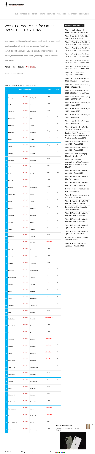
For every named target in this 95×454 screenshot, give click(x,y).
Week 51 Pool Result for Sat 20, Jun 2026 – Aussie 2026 (77, 143)
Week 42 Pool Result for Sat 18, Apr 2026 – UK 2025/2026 (77, 232)
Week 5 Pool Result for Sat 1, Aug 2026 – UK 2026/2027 (77, 98)
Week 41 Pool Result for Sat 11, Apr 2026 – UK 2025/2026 (77, 245)
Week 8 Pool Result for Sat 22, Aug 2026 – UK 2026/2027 (76, 37)
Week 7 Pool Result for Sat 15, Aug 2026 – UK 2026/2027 (76, 73)
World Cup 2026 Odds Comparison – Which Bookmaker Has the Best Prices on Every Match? (77, 163)
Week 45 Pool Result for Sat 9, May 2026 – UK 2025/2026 (76, 214)
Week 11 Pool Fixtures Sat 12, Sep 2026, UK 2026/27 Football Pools (77, 49)
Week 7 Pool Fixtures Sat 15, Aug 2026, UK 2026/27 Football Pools (77, 80)
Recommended (84, 14)
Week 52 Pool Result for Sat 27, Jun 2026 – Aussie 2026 (77, 128)
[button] (87, 5)
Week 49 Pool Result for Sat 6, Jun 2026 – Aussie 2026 (76, 172)
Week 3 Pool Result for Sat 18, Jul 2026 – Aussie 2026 (77, 110)
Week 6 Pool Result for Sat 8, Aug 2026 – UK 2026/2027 (77, 86)
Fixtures (42, 14)
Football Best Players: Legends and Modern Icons (76, 238)
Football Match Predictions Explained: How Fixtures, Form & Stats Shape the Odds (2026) (77, 135)
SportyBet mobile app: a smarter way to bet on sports (77, 196)
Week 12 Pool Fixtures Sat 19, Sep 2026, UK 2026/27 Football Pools (77, 43)
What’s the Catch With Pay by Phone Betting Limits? (76, 155)
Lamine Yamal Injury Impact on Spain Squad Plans (76, 208)
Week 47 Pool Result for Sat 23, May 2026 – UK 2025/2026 (77, 184)
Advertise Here (25, 14)
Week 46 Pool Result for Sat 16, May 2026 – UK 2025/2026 (77, 202)
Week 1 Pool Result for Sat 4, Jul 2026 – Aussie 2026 (77, 122)
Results (34, 14)
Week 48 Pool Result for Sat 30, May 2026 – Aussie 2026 (77, 178)
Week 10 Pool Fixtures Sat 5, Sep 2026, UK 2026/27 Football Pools (77, 55)
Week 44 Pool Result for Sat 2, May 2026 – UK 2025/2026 (76, 220)
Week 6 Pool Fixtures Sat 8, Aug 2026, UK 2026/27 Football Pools (77, 92)
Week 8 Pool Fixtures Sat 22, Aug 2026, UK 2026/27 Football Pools (77, 67)
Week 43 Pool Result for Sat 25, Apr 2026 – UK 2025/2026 (77, 226)
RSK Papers (51, 14)
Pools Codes (61, 14)
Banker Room (72, 14)
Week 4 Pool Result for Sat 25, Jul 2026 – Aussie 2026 (77, 104)
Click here (30, 67)
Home (16, 14)
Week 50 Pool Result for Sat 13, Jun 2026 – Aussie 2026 (77, 149)
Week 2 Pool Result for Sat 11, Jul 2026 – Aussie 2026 (77, 116)
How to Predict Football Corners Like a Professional (77, 190)
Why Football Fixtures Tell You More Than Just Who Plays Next (77, 31)
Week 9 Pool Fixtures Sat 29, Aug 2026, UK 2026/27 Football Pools (77, 61)
